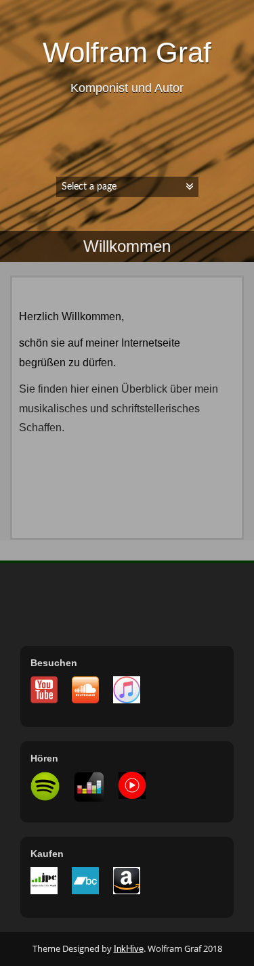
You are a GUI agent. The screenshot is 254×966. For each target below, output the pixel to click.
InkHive (129, 949)
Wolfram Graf (127, 52)
